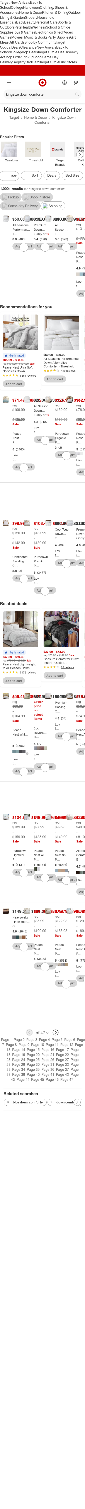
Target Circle (49, 62)
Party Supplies (59, 37)
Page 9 (24, 1044)
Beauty (29, 22)
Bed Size (72, 175)
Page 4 (44, 1039)
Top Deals (30, 52)
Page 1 (6, 1039)
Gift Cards (16, 42)
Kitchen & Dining (55, 12)
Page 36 (47, 1069)
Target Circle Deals (52, 52)
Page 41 (47, 1074)
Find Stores (68, 62)
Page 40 (33, 1074)
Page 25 (33, 1059)
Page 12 (66, 1044)
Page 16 (47, 1049)
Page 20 (33, 1054)
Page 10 (37, 1044)
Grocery (31, 17)
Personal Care (46, 22)
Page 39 (18, 1074)
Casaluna (34, 234)
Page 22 (62, 1054)
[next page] (55, 1032)
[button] (14, 355)
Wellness (39, 27)
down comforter (68, 1102)
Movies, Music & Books (29, 37)
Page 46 (52, 1079)
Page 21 (47, 1054)
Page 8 (11, 1044)
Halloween (31, 7)
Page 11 (52, 1044)
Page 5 (57, 1039)
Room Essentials (34, 415)
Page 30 (33, 1064)
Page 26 (47, 1059)
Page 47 (66, 1079)
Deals (15, 47)
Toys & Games (24, 32)
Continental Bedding (15, 565)
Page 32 (62, 1064)
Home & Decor (30, 12)
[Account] (64, 82)
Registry (19, 62)
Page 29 (18, 1064)
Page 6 (69, 1039)
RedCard (32, 62)
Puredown (57, 442)
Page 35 (33, 1069)
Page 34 (18, 1069)
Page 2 (19, 1039)
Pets (17, 27)
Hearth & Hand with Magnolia (36, 737)
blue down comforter (28, 1102)
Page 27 (62, 1059)
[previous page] (29, 1032)
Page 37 (62, 1069)
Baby (20, 22)
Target (14, 117)
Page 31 (47, 1064)
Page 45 (37, 1079)
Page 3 (31, 1039)
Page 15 (33, 1049)
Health (26, 27)
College (17, 7)
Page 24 (18, 1059)
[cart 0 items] (76, 82)
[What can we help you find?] (42, 94)
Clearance (28, 47)
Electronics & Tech (49, 32)
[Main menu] (9, 82)
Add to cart (13, 384)
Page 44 (23, 1079)
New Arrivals (46, 47)
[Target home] (42, 82)
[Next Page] (79, 154)
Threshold (15, 234)
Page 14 (18, 1049)
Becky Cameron (79, 859)
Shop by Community (40, 42)
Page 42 (62, 1074)
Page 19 (18, 1054)
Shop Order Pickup (18, 57)
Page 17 (62, 1049)
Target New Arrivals (15, 2)
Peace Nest (79, 261)
